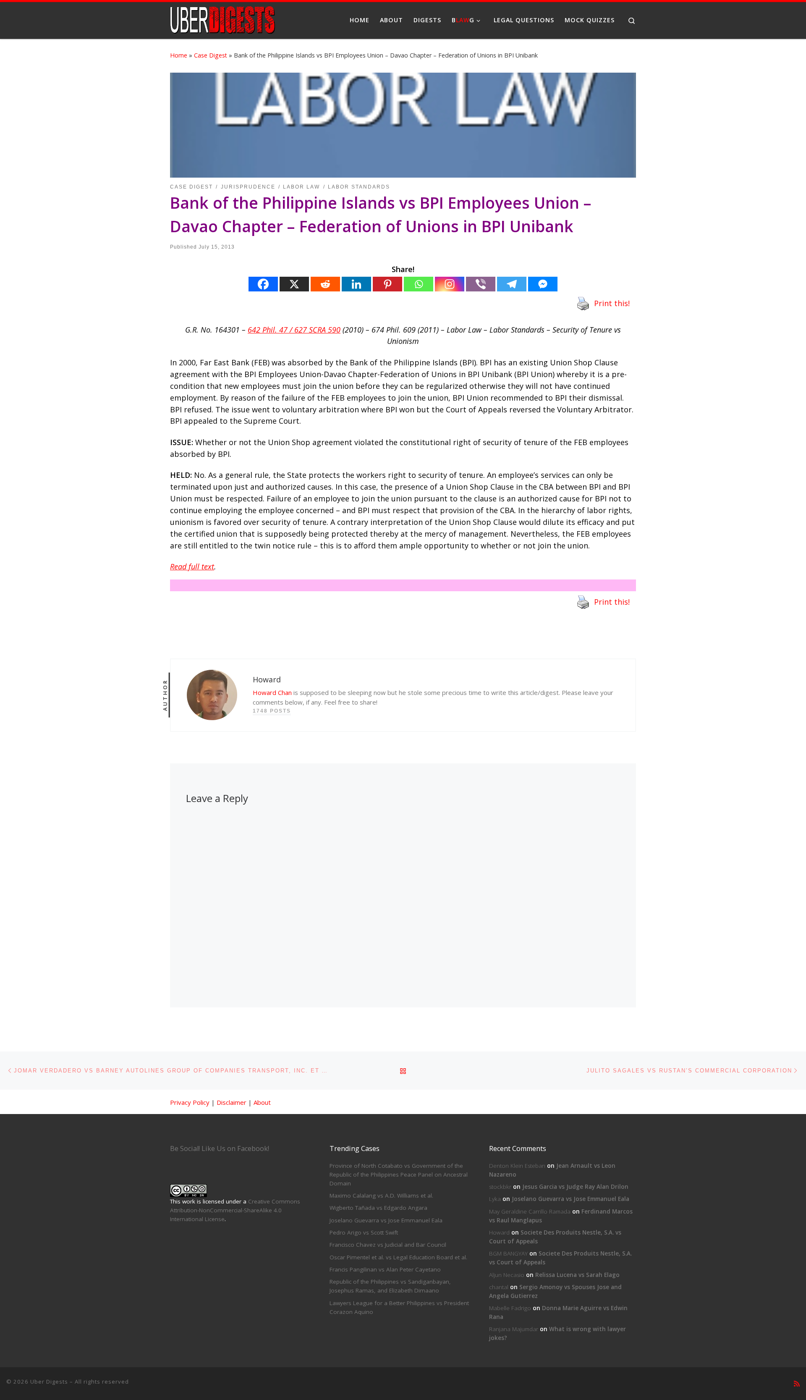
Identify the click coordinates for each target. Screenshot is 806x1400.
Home (178, 55)
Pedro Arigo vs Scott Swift (364, 1232)
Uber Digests (49, 1381)
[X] (294, 284)
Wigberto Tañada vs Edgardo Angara (378, 1207)
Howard (499, 1232)
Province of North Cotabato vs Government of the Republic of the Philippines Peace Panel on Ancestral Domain (399, 1174)
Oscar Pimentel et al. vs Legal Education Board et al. (398, 1257)
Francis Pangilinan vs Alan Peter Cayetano (385, 1269)
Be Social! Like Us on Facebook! (219, 1148)
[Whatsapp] (418, 284)
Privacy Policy (189, 1102)
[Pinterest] (387, 284)
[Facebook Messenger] (542, 284)
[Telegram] (511, 284)
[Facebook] (263, 284)
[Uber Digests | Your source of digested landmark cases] (222, 18)
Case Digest (210, 55)
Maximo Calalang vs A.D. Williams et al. (381, 1195)
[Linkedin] (356, 284)
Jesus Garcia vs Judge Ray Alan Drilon (575, 1186)
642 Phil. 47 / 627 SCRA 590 (294, 330)
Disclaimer (231, 1102)
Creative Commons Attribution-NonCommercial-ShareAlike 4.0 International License (235, 1210)
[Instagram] (449, 284)
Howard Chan (272, 692)
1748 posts (272, 711)
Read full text (192, 566)
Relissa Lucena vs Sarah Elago (577, 1275)
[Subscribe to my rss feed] (797, 1384)
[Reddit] (325, 284)
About (262, 1102)
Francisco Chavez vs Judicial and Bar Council (388, 1244)
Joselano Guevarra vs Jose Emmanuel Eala (386, 1220)
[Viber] (480, 284)
